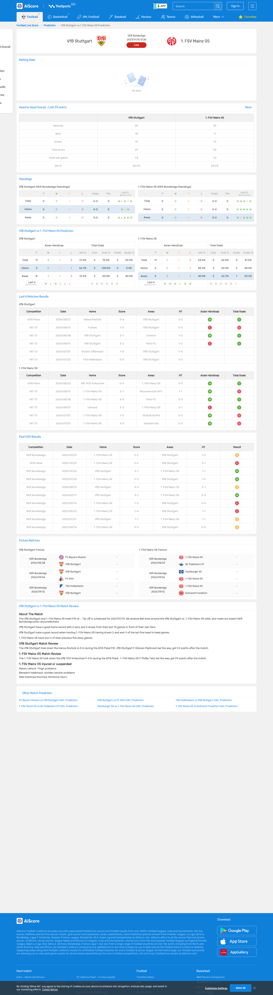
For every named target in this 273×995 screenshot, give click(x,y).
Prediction (50, 25)
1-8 (122, 351)
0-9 (122, 383)
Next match (24, 971)
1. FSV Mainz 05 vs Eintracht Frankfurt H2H (200, 706)
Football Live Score (27, 25)
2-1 (122, 391)
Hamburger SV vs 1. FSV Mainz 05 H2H (119, 706)
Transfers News (145, 977)
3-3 (122, 407)
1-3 (136, 503)
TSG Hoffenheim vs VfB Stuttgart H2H (197, 700)
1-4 (136, 511)
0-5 (122, 359)
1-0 (122, 327)
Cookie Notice (50, 989)
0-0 (136, 527)
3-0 (122, 423)
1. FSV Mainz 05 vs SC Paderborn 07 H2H (42, 706)
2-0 (136, 479)
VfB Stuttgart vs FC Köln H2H (114, 700)
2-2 (122, 343)
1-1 (136, 519)
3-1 (122, 335)
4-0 (122, 399)
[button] (219, 17)
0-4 (122, 319)
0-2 (136, 463)
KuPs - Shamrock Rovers (31, 977)
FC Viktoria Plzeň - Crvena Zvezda (96, 977)
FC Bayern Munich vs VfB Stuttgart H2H (41, 700)
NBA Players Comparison (210, 977)
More (248, 107)
